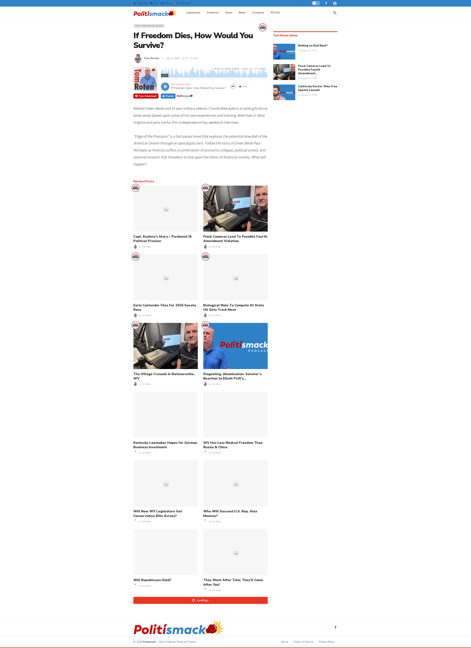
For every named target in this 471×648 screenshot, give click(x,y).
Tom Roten (151, 58)
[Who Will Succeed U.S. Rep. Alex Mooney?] (235, 483)
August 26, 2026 (309, 50)
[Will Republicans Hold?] (165, 552)
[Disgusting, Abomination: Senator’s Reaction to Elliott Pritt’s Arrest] (235, 346)
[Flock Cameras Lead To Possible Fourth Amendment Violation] (235, 209)
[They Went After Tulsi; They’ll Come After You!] (235, 552)
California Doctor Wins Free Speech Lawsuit (317, 88)
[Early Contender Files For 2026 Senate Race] (165, 277)
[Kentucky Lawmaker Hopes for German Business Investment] (165, 415)
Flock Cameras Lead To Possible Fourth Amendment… (314, 69)
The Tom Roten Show (149, 26)
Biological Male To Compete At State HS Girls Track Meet (233, 307)
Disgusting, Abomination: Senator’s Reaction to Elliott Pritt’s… (232, 376)
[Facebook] (326, 3)
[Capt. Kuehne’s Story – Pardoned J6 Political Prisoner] (165, 209)
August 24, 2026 (309, 95)
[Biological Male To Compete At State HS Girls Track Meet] (235, 277)
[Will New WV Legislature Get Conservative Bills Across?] (165, 483)
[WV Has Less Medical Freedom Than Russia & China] (235, 415)
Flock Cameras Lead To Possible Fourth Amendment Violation (235, 238)
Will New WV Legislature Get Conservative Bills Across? (157, 513)
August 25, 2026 (309, 78)
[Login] (335, 3)
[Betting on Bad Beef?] (284, 52)
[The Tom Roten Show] (263, 27)
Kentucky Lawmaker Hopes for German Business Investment (165, 445)
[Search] (335, 12)
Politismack (149, 642)
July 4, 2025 (173, 58)
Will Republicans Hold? (152, 580)
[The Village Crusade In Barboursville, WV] (165, 346)
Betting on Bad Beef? (313, 45)
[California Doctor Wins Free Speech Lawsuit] (284, 92)
